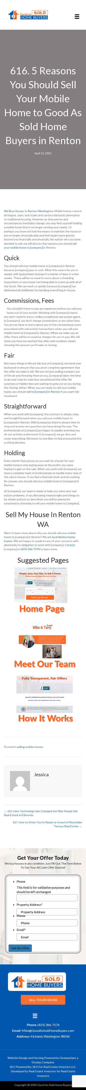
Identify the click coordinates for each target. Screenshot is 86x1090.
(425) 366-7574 (30, 549)
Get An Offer (20, 948)
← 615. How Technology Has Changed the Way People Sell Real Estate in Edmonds (40, 813)
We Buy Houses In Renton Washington (28, 211)
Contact (70, 545)
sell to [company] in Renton (43, 391)
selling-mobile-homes (30, 747)
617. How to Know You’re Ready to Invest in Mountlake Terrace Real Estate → (47, 824)
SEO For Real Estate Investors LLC (54, 1066)
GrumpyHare (68, 1058)
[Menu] (77, 17)
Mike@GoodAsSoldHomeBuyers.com (48, 1030)
